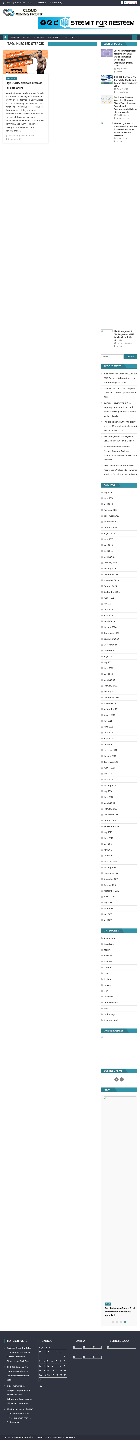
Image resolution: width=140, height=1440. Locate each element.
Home (30, 3)
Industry (107, 985)
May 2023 (108, 674)
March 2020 (109, 803)
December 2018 (111, 873)
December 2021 (111, 762)
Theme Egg (70, 1437)
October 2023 (110, 644)
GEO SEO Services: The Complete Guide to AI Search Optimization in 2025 (125, 81)
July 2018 (108, 902)
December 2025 (111, 516)
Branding (39, 37)
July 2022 (108, 721)
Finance (107, 967)
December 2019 (111, 814)
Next (122, 1079)
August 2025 (109, 533)
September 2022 (111, 709)
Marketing (70, 37)
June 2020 (108, 797)
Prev (116, 1079)
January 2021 (110, 785)
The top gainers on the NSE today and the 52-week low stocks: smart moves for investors (125, 129)
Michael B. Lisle (123, 92)
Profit (26, 37)
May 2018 (108, 914)
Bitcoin (107, 950)
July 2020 (108, 791)
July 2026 (108, 492)
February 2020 (110, 808)
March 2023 (109, 680)
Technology (11, 78)
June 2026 (108, 498)
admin (31, 135)
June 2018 (108, 908)
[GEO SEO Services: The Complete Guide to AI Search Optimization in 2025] (107, 79)
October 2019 (110, 820)
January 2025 (110, 568)
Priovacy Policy (56, 3)
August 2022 (109, 715)
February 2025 (110, 562)
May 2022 (108, 732)
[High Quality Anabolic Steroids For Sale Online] (25, 62)
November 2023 (111, 639)
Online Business (111, 1002)
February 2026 (110, 510)
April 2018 (108, 920)
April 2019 (108, 849)
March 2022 (109, 744)
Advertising (54, 37)
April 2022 (108, 738)
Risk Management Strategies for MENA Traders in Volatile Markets (124, 336)
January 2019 (110, 867)
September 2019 (111, 826)
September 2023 (111, 650)
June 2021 (108, 779)
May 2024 (108, 609)
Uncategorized (111, 1020)
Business (15, 37)
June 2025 (108, 539)
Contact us (41, 3)
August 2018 (109, 896)
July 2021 (108, 773)
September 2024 (112, 592)
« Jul (41, 1386)
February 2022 (110, 750)
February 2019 (110, 861)
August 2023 (109, 656)
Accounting (109, 938)
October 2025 (110, 527)
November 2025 (111, 521)
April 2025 (108, 551)
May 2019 (108, 844)
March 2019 (109, 855)
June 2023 (108, 668)
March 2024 (109, 621)
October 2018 (110, 885)
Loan (106, 991)
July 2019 (108, 832)
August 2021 (109, 767)
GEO (106, 973)
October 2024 (110, 586)
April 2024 (108, 615)
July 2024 (108, 603)
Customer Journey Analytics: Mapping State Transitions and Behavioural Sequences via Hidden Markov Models (125, 105)
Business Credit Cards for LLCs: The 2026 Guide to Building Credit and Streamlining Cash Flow (120, 378)
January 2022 (110, 756)
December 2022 (111, 697)
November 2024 (111, 580)
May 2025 (108, 545)
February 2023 (110, 685)
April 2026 (108, 504)
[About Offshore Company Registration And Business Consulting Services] (120, 1198)
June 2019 (108, 838)
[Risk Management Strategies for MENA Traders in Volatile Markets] (107, 333)
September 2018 (111, 891)
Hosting (107, 979)
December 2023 (111, 633)
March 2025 (109, 557)
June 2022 (108, 726)
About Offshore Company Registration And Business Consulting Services (118, 1312)
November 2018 (111, 879)
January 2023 (110, 691)
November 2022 (111, 703)
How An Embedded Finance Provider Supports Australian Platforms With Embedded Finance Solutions (120, 453)
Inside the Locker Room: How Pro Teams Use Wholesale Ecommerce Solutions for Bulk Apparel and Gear (120, 470)
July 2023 (108, 662)
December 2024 (111, 574)
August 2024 (110, 598)
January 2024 (110, 627)
